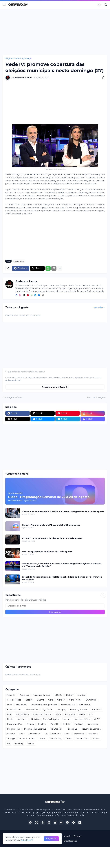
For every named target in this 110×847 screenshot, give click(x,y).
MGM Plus (70, 714)
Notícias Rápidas (50, 719)
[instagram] (20, 295)
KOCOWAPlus (22, 714)
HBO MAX (97, 709)
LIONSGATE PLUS (42, 714)
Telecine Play (56, 738)
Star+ (67, 734)
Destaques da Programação (44, 704)
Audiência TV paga (41, 695)
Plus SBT (54, 724)
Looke (58, 714)
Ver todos (98, 307)
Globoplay (61, 709)
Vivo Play (19, 743)
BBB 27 (69, 695)
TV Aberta (93, 734)
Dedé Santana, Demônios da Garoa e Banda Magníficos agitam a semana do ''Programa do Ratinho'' (61, 564)
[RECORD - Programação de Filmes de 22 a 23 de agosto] (12, 539)
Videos (96, 738)
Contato (77, 836)
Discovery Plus (68, 704)
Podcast (78, 724)
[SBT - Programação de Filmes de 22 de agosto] (12, 553)
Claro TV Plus (75, 700)
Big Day (81, 695)
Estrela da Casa (14, 709)
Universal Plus (82, 738)
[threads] (43, 295)
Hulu (9, 714)
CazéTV (28, 700)
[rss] (79, 822)
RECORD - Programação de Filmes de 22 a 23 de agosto (52, 538)
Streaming (79, 734)
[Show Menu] (4, 5)
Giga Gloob (47, 709)
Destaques (21, 704)
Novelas (66, 719)
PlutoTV (66, 724)
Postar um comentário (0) (55, 387)
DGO (9, 704)
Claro (50, 700)
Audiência (24, 695)
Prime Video (92, 724)
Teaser (42, 738)
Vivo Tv (31, 743)
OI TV (97, 719)
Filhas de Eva (32, 709)
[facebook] (16, 295)
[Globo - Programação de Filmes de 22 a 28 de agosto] (12, 526)
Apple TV (11, 695)
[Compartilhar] (102, 77)
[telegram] (35, 295)
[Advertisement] (55, 32)
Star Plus (56, 734)
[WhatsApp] (48, 268)
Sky (46, 734)
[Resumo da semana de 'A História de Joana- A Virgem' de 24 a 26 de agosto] (12, 513)
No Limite (22, 719)
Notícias (35, 719)
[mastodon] (67, 822)
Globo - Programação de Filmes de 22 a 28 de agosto (51, 525)
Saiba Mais (25, 840)
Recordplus (72, 729)
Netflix (10, 719)
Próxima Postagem (96, 397)
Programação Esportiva (35, 729)
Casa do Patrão (14, 700)
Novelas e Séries (82, 719)
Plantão (30, 724)
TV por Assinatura (27, 738)
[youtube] (28, 295)
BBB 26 (58, 695)
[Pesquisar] (106, 5)
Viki (8, 743)
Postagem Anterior (13, 397)
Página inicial (11, 58)
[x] (36, 822)
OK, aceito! (51, 838)
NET (91, 714)
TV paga (11, 738)
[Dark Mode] (99, 5)
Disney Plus (84, 704)
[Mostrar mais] (59, 268)
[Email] (53, 268)
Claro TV (61, 700)
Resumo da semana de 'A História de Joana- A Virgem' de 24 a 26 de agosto (63, 511)
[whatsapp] (31, 295)
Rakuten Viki (56, 729)
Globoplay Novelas (79, 709)
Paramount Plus (14, 724)
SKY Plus (11, 734)
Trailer (69, 738)
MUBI (82, 714)
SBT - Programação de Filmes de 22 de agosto (47, 551)
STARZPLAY (34, 734)
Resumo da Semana (91, 729)
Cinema (40, 700)
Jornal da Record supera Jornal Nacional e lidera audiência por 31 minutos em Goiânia (62, 578)
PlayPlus (42, 724)
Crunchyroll (91, 700)
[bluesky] (39, 295)
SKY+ (22, 734)
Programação (25, 58)
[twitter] (24, 295)
